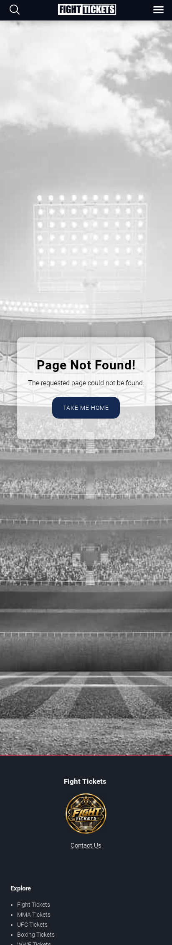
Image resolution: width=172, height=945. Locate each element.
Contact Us (86, 845)
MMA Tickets (34, 914)
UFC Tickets (32, 924)
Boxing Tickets (36, 934)
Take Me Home (86, 407)
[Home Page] (87, 10)
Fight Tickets (33, 904)
